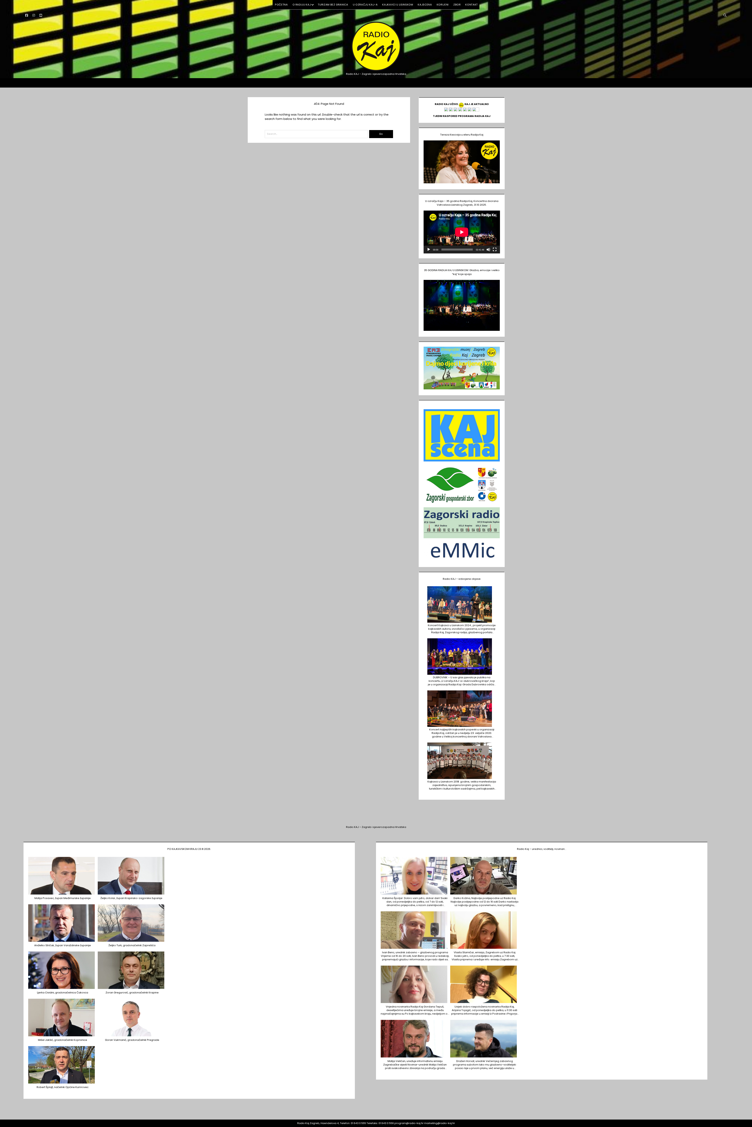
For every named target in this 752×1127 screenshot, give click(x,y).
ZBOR (457, 4)
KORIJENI (443, 4)
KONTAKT (471, 4)
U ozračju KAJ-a (365, 4)
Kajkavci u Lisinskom (397, 4)
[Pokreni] (429, 249)
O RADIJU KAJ (302, 4)
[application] (462, 232)
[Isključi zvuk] (488, 249)
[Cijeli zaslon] (495, 249)
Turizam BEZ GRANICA (333, 4)
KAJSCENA (425, 4)
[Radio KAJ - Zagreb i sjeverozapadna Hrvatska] (376, 70)
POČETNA (281, 4)
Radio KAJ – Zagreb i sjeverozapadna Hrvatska (376, 827)
